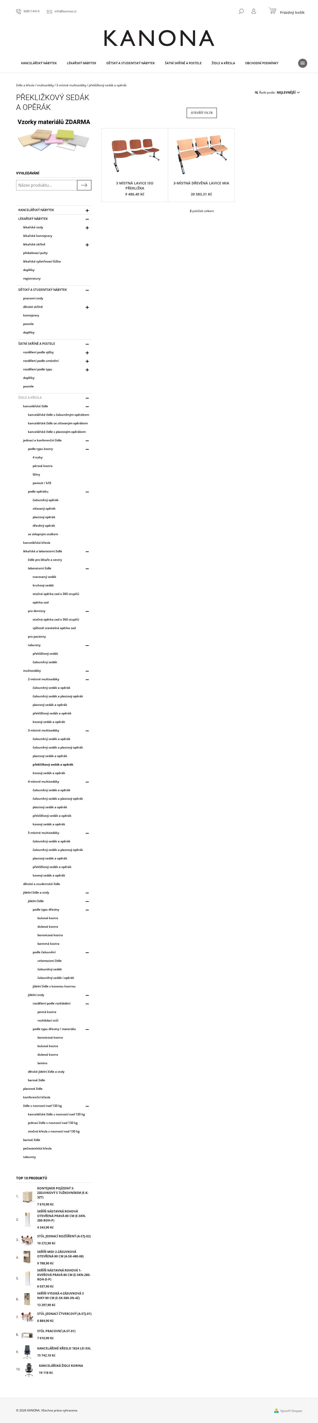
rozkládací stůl (47, 1020)
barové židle (36, 1080)
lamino (42, 1063)
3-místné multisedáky (43, 730)
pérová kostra (43, 466)
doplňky (28, 270)
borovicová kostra (50, 935)
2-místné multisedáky (43, 679)
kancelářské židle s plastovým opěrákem (57, 432)
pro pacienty (37, 636)
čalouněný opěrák (46, 500)
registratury (31, 278)
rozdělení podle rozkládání (51, 1003)
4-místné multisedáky (43, 781)
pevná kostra (46, 1012)
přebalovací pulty (35, 253)
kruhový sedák (43, 585)
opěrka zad (41, 602)
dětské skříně (33, 307)
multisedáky (32, 670)
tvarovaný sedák (44, 577)
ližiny (36, 474)
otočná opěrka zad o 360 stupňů (56, 594)
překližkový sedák (45, 653)
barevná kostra (48, 943)
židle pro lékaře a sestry (45, 560)
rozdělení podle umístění (41, 361)
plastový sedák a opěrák (50, 705)
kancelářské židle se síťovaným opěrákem (58, 423)
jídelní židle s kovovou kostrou (54, 986)
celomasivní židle (49, 961)
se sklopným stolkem (43, 534)
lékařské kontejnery (37, 236)
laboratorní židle (39, 568)
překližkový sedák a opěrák (52, 713)
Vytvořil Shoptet (291, 1411)
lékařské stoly (33, 227)
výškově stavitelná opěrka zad (54, 628)
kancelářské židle (35, 406)
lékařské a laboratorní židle (42, 551)
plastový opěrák (44, 517)
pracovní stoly (33, 298)
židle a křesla (30, 397)
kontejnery (31, 315)
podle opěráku (38, 491)
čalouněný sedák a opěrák (51, 688)
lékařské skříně (34, 244)
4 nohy (37, 457)
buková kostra (47, 918)
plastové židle (32, 1089)
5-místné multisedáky (43, 833)
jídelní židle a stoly (36, 892)
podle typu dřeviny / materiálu (54, 1029)
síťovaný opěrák (44, 508)
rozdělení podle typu (37, 369)
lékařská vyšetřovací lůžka (42, 261)
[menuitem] (39, 63)
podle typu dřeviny (46, 909)
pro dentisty (36, 611)
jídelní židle (36, 901)
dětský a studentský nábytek (42, 290)
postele (28, 324)
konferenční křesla (36, 1097)
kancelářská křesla (36, 542)
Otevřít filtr (202, 113)
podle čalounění (44, 952)
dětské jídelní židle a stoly (46, 1071)
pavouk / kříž (42, 483)
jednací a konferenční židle (42, 440)
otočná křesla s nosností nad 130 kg (54, 1131)
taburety (34, 645)
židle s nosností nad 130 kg (42, 1106)
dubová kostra (47, 926)
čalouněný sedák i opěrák (55, 978)
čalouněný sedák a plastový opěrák (58, 696)
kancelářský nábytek (36, 210)
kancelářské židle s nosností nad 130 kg (56, 1114)
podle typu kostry (40, 449)
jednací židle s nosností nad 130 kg (53, 1123)
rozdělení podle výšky (38, 352)
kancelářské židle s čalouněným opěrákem (58, 415)
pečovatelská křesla (37, 1148)
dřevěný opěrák (44, 525)
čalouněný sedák (45, 662)
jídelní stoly (36, 995)
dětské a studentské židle (41, 884)
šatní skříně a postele (36, 344)
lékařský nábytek (33, 219)
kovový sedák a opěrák (49, 722)
